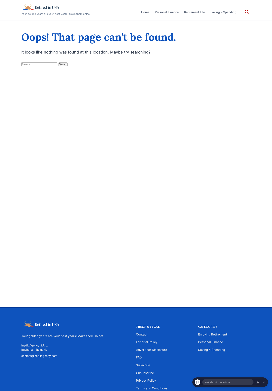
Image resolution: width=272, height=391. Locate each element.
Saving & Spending (223, 12)
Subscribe (143, 365)
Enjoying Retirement (212, 334)
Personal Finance (167, 12)
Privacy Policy (146, 380)
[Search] (247, 12)
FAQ (139, 357)
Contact (142, 334)
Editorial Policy (146, 342)
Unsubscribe (145, 373)
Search (63, 64)
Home (145, 12)
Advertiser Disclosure (151, 349)
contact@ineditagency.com (39, 355)
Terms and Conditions (151, 388)
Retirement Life (194, 12)
